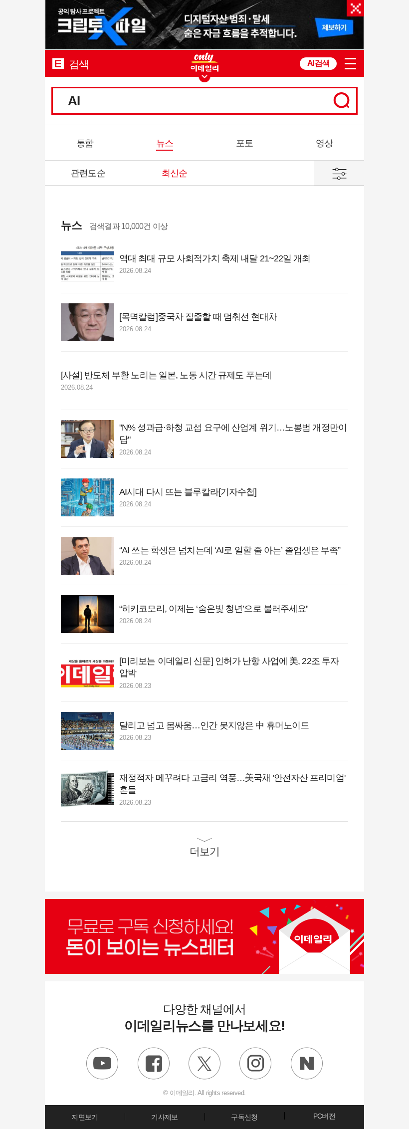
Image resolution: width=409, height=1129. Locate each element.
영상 (324, 143)
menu (350, 63)
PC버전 (324, 1116)
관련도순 (88, 173)
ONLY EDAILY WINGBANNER (204, 62)
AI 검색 (318, 63)
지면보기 (84, 1117)
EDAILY (58, 63)
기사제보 (164, 1117)
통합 (84, 143)
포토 (244, 143)
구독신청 (244, 1117)
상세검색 (339, 173)
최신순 (174, 173)
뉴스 (164, 143)
